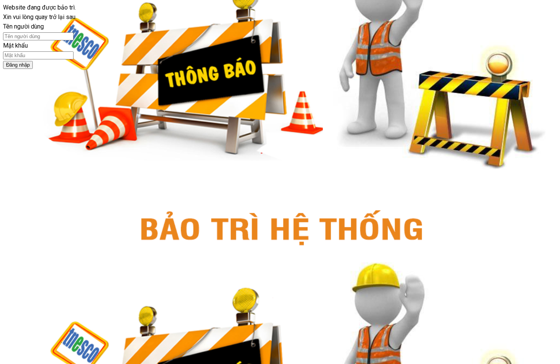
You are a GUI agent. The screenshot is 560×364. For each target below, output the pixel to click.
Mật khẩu (15, 45)
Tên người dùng (23, 26)
